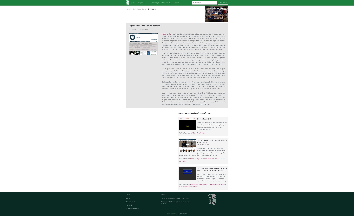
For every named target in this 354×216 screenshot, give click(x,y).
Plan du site (129, 205)
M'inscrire (164, 3)
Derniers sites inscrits (132, 208)
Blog (170, 3)
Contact (176, 3)
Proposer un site (143, 3)
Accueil (133, 3)
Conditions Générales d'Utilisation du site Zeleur (175, 198)
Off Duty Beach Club (197, 133)
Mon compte (155, 3)
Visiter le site (166, 34)
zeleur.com (173, 213)
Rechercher (223, 3)
